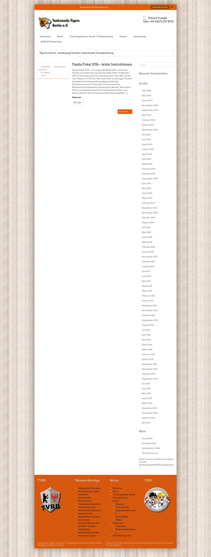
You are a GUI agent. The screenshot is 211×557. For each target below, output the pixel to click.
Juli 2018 (146, 227)
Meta (142, 431)
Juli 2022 (146, 134)
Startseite (45, 36)
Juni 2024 (146, 90)
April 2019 (147, 193)
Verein (123, 36)
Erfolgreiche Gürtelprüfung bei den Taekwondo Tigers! (88, 532)
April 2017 (147, 286)
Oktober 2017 (148, 261)
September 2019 (150, 178)
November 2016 (150, 310)
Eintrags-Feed (149, 443)
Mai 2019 (146, 188)
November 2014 (150, 413)
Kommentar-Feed (151, 448)
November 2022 (150, 130)
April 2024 (147, 100)
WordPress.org (149, 453)
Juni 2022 (146, 139)
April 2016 (147, 344)
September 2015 (150, 379)
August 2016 (148, 325)
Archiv (143, 83)
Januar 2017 (147, 300)
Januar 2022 (148, 149)
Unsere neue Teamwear (89, 504)
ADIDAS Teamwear (51, 41)
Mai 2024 (146, 95)
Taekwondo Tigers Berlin (118, 543)
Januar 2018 (147, 252)
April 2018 (147, 237)
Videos (119, 520)
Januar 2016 (148, 359)
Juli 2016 (146, 330)
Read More (124, 111)
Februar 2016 (148, 354)
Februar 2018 (148, 247)
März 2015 (147, 403)
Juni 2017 (146, 276)
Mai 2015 (146, 393)
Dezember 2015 (149, 364)
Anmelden (147, 438)
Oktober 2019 (148, 174)
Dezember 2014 (149, 408)
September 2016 (150, 320)
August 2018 (148, 222)
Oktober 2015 (148, 374)
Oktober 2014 (148, 418)
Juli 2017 (146, 271)
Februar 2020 (148, 169)
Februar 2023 (148, 120)
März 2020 (147, 164)
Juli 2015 (146, 383)
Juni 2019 (146, 183)
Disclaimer (121, 526)
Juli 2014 (146, 423)
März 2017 (147, 291)
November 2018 (150, 213)
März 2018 (147, 242)
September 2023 (150, 110)
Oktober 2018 (148, 217)
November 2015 (150, 369)
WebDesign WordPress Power (156, 543)
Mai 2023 (146, 115)
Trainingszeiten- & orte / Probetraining (91, 36)
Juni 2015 (146, 388)
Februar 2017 (148, 296)
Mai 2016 (146, 340)
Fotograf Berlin (113, 545)
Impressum (140, 36)
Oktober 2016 (148, 315)
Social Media (122, 517)
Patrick (47, 72)
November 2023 (150, 105)
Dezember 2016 (149, 305)
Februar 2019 (148, 203)
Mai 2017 (146, 281)
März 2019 (147, 198)
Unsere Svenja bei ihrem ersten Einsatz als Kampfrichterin (89, 510)
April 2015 (147, 398)
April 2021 (147, 154)
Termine (119, 504)
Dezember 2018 (149, 208)
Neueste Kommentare (153, 73)
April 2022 (147, 144)
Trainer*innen (122, 507)
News (60, 36)
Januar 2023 (148, 125)
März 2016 (147, 349)
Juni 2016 (146, 335)
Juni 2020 (146, 159)
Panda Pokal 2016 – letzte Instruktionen (102, 64)
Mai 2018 (146, 232)
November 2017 (150, 257)
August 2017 (148, 266)
